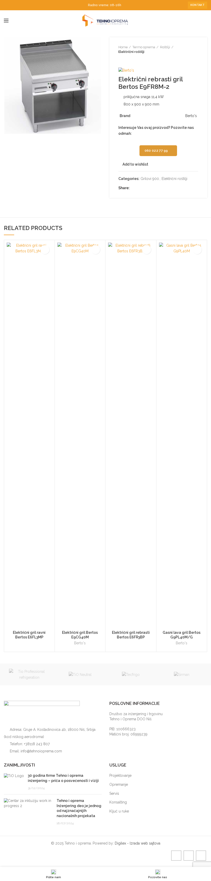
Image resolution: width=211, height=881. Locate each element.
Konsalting (118, 802)
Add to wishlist (135, 164)
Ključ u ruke (119, 811)
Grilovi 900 (149, 179)
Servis (114, 793)
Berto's (80, 643)
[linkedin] (19, 5)
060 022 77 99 (156, 150)
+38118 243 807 (37, 744)
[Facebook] (7, 5)
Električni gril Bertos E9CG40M (80, 634)
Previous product (121, 59)
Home (123, 47)
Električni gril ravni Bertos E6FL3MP (29, 634)
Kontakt (197, 5)
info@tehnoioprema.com (41, 751)
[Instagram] (13, 5)
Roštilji (165, 47)
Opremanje (118, 784)
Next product (131, 59)
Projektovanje (120, 775)
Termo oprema (144, 47)
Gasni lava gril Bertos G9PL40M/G (181, 634)
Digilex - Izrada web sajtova (137, 843)
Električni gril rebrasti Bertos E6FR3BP (131, 634)
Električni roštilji (131, 52)
